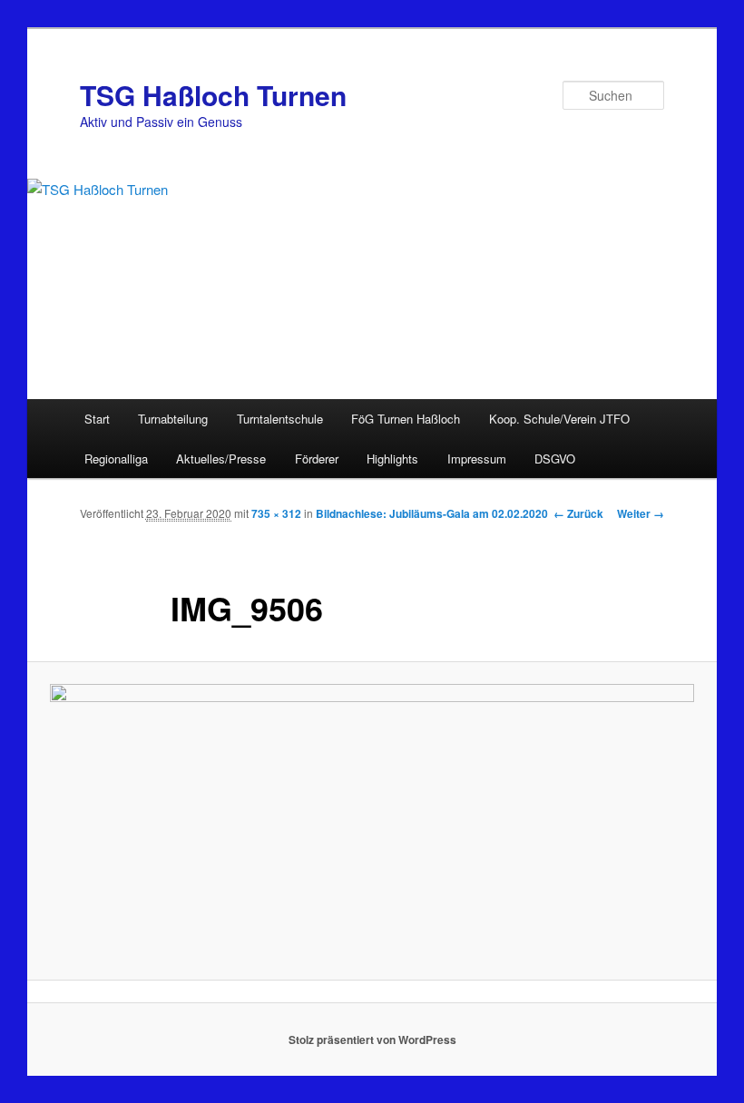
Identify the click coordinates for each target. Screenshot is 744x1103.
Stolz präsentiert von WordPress (372, 1039)
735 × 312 (276, 513)
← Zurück (578, 513)
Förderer (316, 458)
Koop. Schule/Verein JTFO (559, 418)
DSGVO (554, 458)
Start (97, 418)
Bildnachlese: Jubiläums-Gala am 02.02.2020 (432, 513)
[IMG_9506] (372, 821)
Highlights (392, 458)
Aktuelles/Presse (221, 458)
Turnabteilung (173, 418)
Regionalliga (116, 458)
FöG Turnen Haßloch (405, 418)
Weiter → (640, 513)
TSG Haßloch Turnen (213, 94)
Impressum (476, 458)
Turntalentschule (280, 418)
